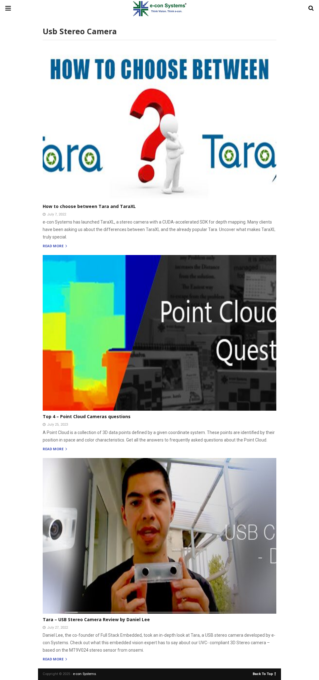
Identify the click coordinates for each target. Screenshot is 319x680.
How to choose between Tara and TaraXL (89, 206)
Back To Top (263, 673)
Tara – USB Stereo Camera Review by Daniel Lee (96, 619)
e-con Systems (84, 674)
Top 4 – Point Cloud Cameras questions (87, 416)
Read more (53, 246)
